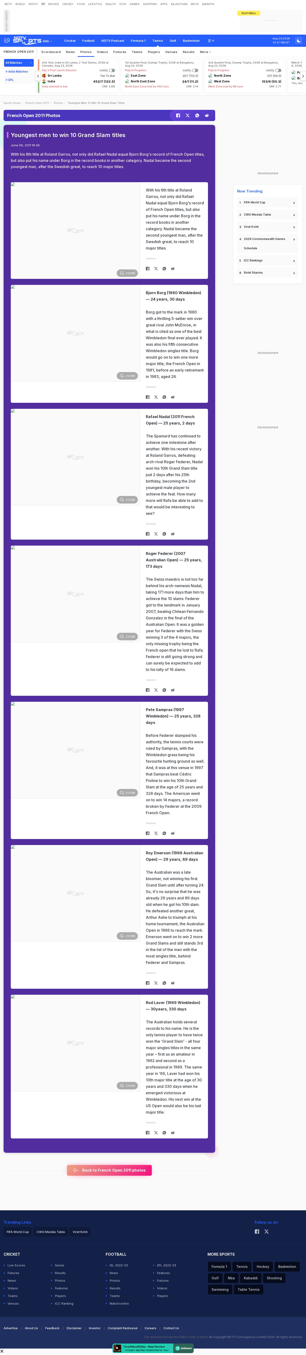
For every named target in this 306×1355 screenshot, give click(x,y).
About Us (31, 1328)
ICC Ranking (64, 1303)
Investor (95, 1328)
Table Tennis (249, 1289)
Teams (13, 1296)
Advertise (11, 1328)
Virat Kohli (251, 226)
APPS (164, 4)
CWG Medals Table (257, 214)
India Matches (18, 71)
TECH (122, 4)
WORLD (20, 4)
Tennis (157, 41)
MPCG (195, 4)
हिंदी (43, 4)
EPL (11, 80)
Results (189, 52)
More (204, 52)
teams (137, 52)
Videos (102, 52)
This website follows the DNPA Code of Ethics (176, 1337)
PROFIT (33, 4)
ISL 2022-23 (119, 1265)
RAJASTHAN (179, 4)
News (70, 52)
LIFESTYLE (95, 4)
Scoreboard (51, 52)
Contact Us (171, 1328)
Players (60, 1296)
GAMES (135, 4)
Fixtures (119, 52)
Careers (150, 1328)
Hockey (263, 1267)
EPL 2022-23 (166, 1265)
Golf (173, 41)
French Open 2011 (19, 51)
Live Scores (16, 1265)
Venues (171, 52)
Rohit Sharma (253, 272)
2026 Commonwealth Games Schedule (264, 243)
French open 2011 (37, 103)
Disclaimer (74, 1328)
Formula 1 (138, 41)
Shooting (274, 1278)
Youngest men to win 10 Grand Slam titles (68, 135)
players (154, 52)
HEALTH (110, 4)
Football (88, 41)
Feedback (52, 1328)
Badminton (191, 41)
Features (61, 1288)
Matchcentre (119, 1303)
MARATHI (208, 4)
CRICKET (68, 4)
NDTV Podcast (112, 41)
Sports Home (12, 103)
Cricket (70, 41)
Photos (86, 52)
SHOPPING (150, 4)
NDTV (8, 4)
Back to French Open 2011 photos (113, 1170)
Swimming (220, 1289)
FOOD (81, 4)
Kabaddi (251, 1278)
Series (59, 1265)
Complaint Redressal (122, 1328)
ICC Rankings (253, 260)
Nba (231, 1278)
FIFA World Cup (254, 202)
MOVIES (53, 4)
